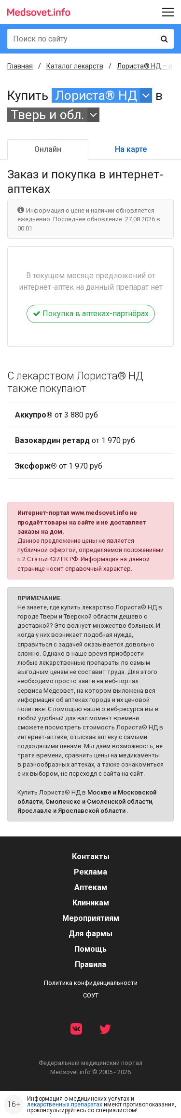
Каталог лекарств (74, 66)
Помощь (90, 949)
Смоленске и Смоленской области (98, 801)
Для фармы (90, 933)
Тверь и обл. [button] (47, 115)
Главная (20, 66)
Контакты (91, 856)
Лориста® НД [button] (96, 95)
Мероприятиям (90, 918)
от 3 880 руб (56, 414)
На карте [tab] (131, 149)
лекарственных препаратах (64, 1104)
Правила (90, 964)
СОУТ (90, 995)
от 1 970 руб (75, 440)
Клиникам (90, 902)
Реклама (90, 871)
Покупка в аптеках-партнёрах (95, 313)
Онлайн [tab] (47, 149)
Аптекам (90, 887)
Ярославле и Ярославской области (71, 810)
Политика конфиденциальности (91, 982)
